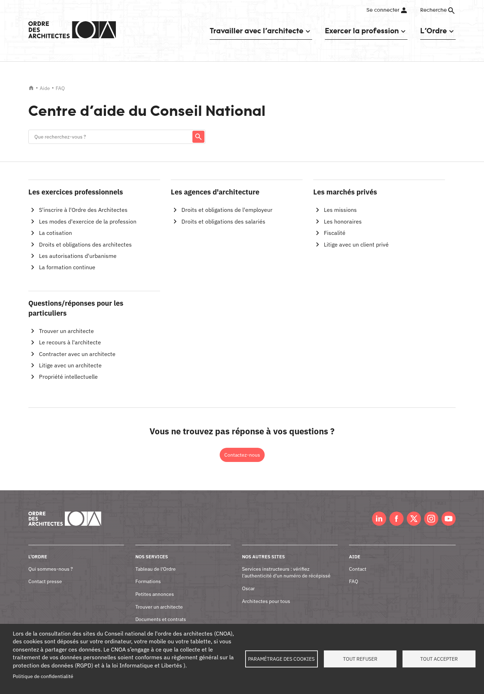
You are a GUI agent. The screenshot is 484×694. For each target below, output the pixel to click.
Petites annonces (154, 594)
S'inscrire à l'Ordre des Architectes (83, 209)
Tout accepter (439, 659)
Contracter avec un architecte (77, 353)
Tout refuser (360, 659)
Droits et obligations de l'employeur (226, 209)
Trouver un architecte (66, 330)
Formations (148, 581)
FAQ (353, 581)
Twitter (414, 519)
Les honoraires (343, 221)
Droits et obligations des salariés (223, 221)
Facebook (396, 519)
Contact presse (45, 581)
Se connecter (382, 10)
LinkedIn (379, 519)
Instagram (431, 519)
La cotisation (55, 232)
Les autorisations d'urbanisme (78, 255)
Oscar (248, 588)
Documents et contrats (160, 619)
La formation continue (67, 267)
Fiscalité (334, 232)
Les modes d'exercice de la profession (87, 221)
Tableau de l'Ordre (155, 569)
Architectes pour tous (266, 601)
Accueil (31, 87)
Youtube (448, 519)
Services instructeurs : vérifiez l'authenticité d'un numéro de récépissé (286, 572)
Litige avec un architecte (70, 365)
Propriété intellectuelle (68, 376)
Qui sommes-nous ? (50, 569)
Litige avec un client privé (356, 244)
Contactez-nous (242, 455)
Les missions (340, 209)
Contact (357, 569)
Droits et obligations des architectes (85, 244)
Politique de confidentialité (43, 676)
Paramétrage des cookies (281, 659)
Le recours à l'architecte (70, 342)
